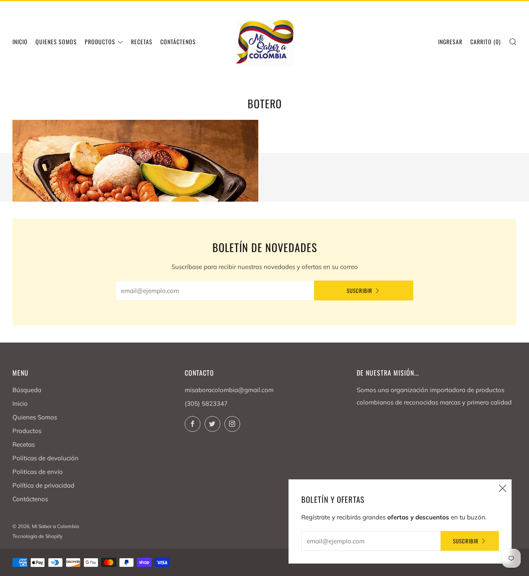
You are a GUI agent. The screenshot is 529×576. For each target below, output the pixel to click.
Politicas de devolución (45, 458)
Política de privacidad (43, 485)
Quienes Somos (56, 41)
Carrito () (485, 41)
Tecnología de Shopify (37, 536)
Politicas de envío (37, 472)
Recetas (142, 41)
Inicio (20, 41)
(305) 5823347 (206, 403)
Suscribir (359, 290)
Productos (100, 41)
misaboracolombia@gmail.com (229, 390)
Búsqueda (26, 390)
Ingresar (450, 41)
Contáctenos (30, 499)
